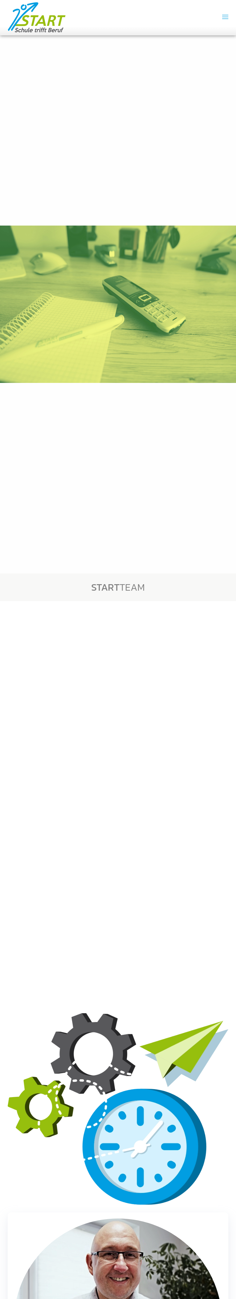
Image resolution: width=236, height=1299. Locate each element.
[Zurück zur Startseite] (36, 17)
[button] (225, 17)
